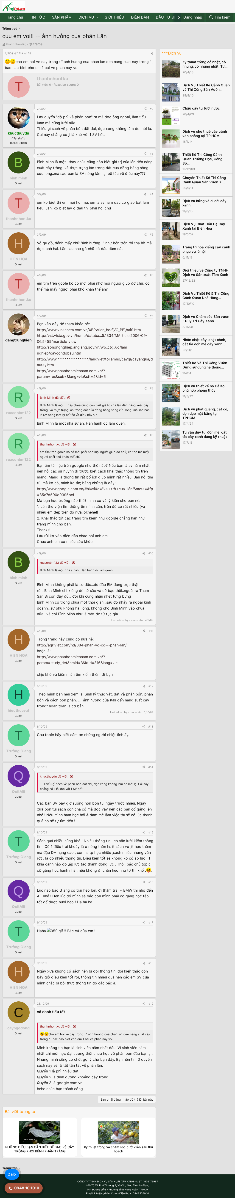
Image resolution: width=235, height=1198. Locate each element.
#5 (151, 234)
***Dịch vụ (172, 53)
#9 (151, 435)
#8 (151, 388)
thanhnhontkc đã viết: (55, 444)
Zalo (12, 1174)
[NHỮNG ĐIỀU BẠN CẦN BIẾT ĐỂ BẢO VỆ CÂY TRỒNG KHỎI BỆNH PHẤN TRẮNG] (39, 1132)
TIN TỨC (37, 17)
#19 (150, 1003)
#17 (150, 922)
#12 (150, 686)
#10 (150, 553)
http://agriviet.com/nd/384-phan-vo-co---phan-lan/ (82, 645)
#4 (151, 194)
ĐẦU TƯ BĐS (167, 17)
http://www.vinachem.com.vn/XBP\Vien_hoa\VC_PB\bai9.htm (89, 329)
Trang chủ (14, 17)
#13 (150, 726)
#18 (150, 963)
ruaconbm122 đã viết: (55, 562)
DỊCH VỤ (86, 17)
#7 (151, 315)
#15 (150, 832)
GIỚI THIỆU (114, 17)
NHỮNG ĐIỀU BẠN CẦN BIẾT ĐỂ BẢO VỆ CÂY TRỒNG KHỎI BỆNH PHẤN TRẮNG (39, 1149)
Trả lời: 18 (25, 53)
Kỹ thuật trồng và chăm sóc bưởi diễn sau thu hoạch (118, 1149)
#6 (151, 275)
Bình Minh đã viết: (53, 397)
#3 (151, 153)
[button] (98, 17)
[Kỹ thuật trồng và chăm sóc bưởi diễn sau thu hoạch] (118, 1132)
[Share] (152, 53)
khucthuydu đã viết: (54, 776)
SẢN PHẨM (62, 17)
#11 (151, 631)
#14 (150, 767)
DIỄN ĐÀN (140, 17)
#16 (150, 882)
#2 (151, 108)
